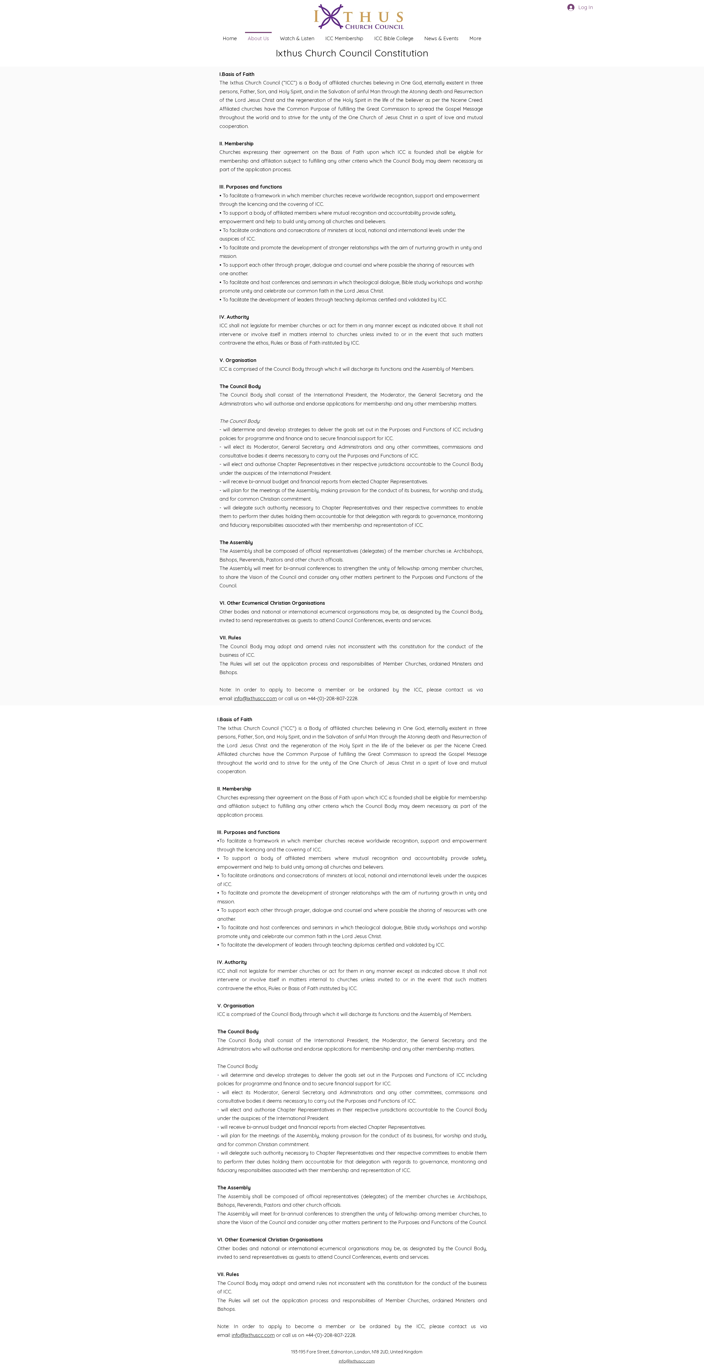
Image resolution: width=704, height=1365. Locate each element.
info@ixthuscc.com (255, 698)
